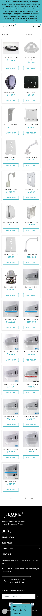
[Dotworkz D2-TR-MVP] (11, 407)
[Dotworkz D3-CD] (11, 472)
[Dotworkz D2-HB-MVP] (11, 342)
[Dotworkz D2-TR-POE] (31, 407)
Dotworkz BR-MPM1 (31, 190)
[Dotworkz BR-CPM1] (11, 180)
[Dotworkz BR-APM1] (31, 147)
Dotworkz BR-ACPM (31, 125)
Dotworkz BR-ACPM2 (11, 157)
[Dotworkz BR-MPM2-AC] (11, 244)
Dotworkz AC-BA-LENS (11, 58)
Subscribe (37, 596)
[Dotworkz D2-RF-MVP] (31, 374)
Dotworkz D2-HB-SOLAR (11, 384)
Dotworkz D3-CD (10, 482)
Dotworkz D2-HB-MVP (11, 352)
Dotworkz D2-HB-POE (31, 352)
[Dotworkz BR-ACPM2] (11, 147)
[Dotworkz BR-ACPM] (31, 115)
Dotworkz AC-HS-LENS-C (31, 59)
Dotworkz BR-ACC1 (31, 92)
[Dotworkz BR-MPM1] (31, 180)
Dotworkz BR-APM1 (31, 157)
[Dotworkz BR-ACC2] (11, 115)
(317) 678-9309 (16, 581)
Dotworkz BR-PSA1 (31, 254)
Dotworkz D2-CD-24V (31, 319)
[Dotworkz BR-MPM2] (31, 212)
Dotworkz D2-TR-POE (31, 417)
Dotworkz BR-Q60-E (10, 287)
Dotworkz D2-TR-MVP (11, 417)
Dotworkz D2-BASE (31, 287)
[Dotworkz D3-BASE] (31, 439)
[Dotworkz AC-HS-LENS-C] (31, 48)
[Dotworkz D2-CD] (11, 309)
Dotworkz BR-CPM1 (11, 190)
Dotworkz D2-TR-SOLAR (10, 449)
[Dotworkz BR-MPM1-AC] (11, 212)
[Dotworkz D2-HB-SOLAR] (11, 374)
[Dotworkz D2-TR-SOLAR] (11, 439)
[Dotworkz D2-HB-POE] (31, 342)
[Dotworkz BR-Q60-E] (11, 277)
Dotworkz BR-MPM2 (31, 222)
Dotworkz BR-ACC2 (10, 125)
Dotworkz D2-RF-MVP (31, 384)
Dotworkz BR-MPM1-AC (10, 222)
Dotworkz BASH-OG (10, 92)
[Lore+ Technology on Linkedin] (9, 531)
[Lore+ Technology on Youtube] (4, 531)
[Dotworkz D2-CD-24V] (31, 309)
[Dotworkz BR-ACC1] (31, 82)
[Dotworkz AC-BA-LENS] (11, 48)
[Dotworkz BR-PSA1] (31, 244)
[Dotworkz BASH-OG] (11, 82)
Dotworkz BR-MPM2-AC (11, 254)
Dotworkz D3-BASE (31, 449)
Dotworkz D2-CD (10, 319)
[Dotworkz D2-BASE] (31, 277)
